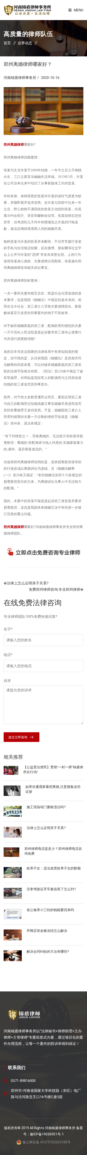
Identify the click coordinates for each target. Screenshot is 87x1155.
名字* (8, 629)
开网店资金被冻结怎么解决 (47, 931)
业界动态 (25, 43)
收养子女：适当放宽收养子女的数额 (54, 868)
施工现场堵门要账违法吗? (46, 807)
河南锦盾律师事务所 (20, 77)
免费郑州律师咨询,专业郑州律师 (54, 589)
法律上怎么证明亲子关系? (28, 583)
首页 (7, 43)
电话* (8, 655)
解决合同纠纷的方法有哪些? (48, 951)
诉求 (7, 681)
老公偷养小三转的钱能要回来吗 (50, 910)
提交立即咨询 (17, 737)
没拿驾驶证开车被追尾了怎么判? (51, 889)
